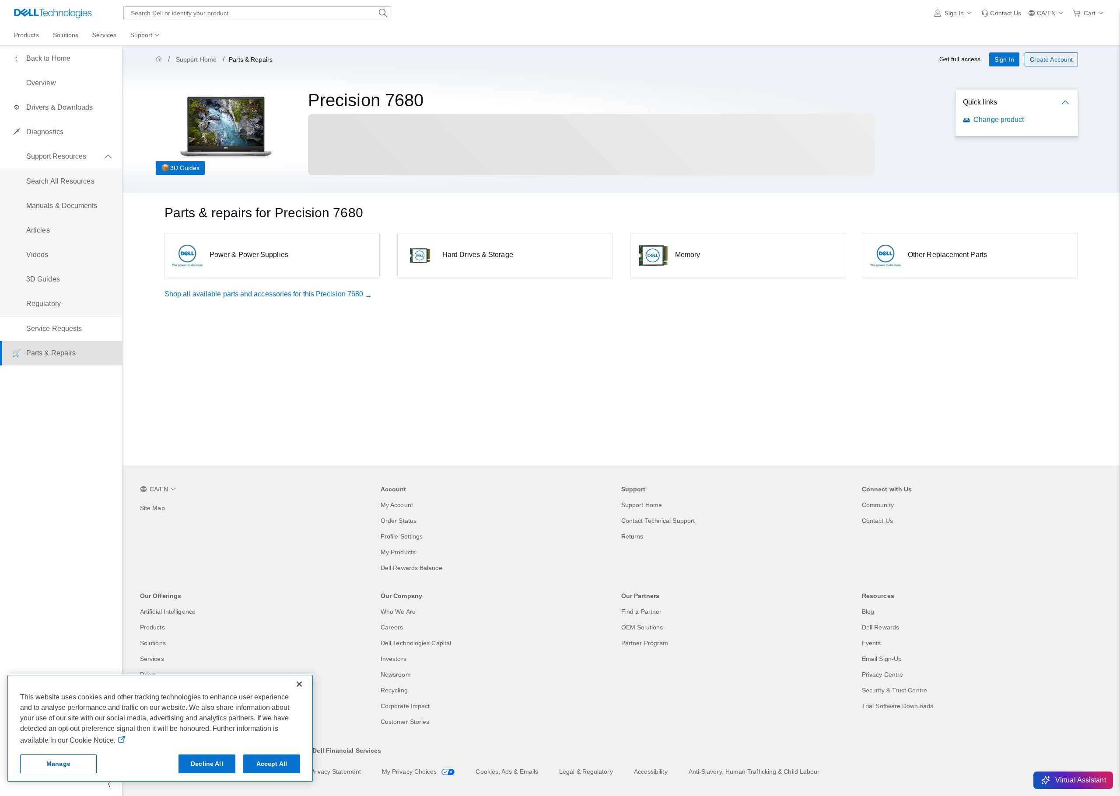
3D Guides (185, 167)
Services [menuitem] (104, 34)
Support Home (196, 59)
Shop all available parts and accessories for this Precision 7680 (263, 294)
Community (878, 504)
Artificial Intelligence (168, 611)
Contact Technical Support (658, 520)
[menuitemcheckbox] (61, 156)
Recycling (394, 690)
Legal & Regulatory (585, 771)
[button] (954, 13)
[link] (1001, 13)
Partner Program (644, 643)
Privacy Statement (335, 771)
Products (152, 627)
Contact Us (877, 520)
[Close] (299, 684)
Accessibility (651, 771)
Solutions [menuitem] (66, 34)
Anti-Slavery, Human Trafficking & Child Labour (754, 771)
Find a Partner (641, 611)
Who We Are (398, 611)
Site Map (152, 507)
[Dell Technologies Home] (52, 13)
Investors (393, 658)
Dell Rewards (880, 627)
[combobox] (257, 13)
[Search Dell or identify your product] (383, 13)
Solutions (153, 643)
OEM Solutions (642, 627)
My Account (397, 504)
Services (152, 658)
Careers (392, 627)
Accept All (271, 763)
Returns (632, 536)
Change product (998, 119)
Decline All (207, 763)
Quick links (980, 102)
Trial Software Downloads (897, 705)
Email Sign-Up (882, 658)
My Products (398, 552)
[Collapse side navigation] (109, 784)
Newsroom (396, 674)
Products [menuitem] (26, 34)
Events (871, 643)
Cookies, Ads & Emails (507, 771)
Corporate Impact (405, 705)
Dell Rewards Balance (411, 567)
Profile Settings (402, 536)
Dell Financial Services (346, 750)
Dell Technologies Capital (416, 643)
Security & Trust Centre (894, 690)
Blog (868, 611)
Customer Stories (405, 721)
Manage (58, 763)
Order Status (398, 520)
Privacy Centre (882, 674)
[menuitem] (145, 35)
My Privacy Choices (410, 771)
